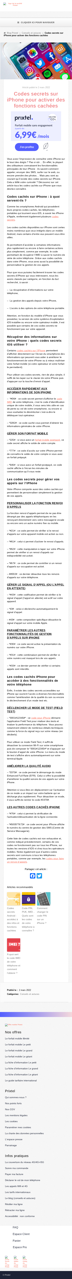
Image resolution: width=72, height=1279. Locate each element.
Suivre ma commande (16, 1168)
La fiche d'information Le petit (20, 1062)
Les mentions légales (16, 1115)
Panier (17, 1240)
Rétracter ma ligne (15, 1210)
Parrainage (11, 1145)
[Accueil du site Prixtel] (13, 4)
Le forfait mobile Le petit (18, 1044)
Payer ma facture (14, 1174)
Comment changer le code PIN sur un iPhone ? (42, 915)
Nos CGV (10, 1109)
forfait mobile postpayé (47, 439)
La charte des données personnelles (24, 1133)
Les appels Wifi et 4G (16, 1186)
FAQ (15, 1227)
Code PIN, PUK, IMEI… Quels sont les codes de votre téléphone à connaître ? (28, 919)
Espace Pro (20, 1247)
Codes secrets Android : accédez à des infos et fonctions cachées (13, 919)
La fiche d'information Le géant (21, 1074)
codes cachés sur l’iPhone (31, 350)
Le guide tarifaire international (21, 1080)
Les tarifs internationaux (17, 1192)
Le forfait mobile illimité (17, 1038)
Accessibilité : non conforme (20, 1216)
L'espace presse (13, 1139)
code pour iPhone (41, 717)
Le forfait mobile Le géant (18, 1056)
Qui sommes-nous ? (15, 1097)
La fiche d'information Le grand (21, 1068)
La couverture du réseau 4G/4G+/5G (24, 1162)
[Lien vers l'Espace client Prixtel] (70, 4)
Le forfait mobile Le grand (18, 1050)
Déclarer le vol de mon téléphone (22, 1180)
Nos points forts (13, 1103)
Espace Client (21, 1234)
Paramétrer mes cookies (18, 1127)
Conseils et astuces (29, 994)
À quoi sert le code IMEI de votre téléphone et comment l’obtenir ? (13, 963)
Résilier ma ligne (14, 1204)
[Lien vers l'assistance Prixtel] (62, 4)
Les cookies (11, 1121)
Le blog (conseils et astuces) (20, 1198)
